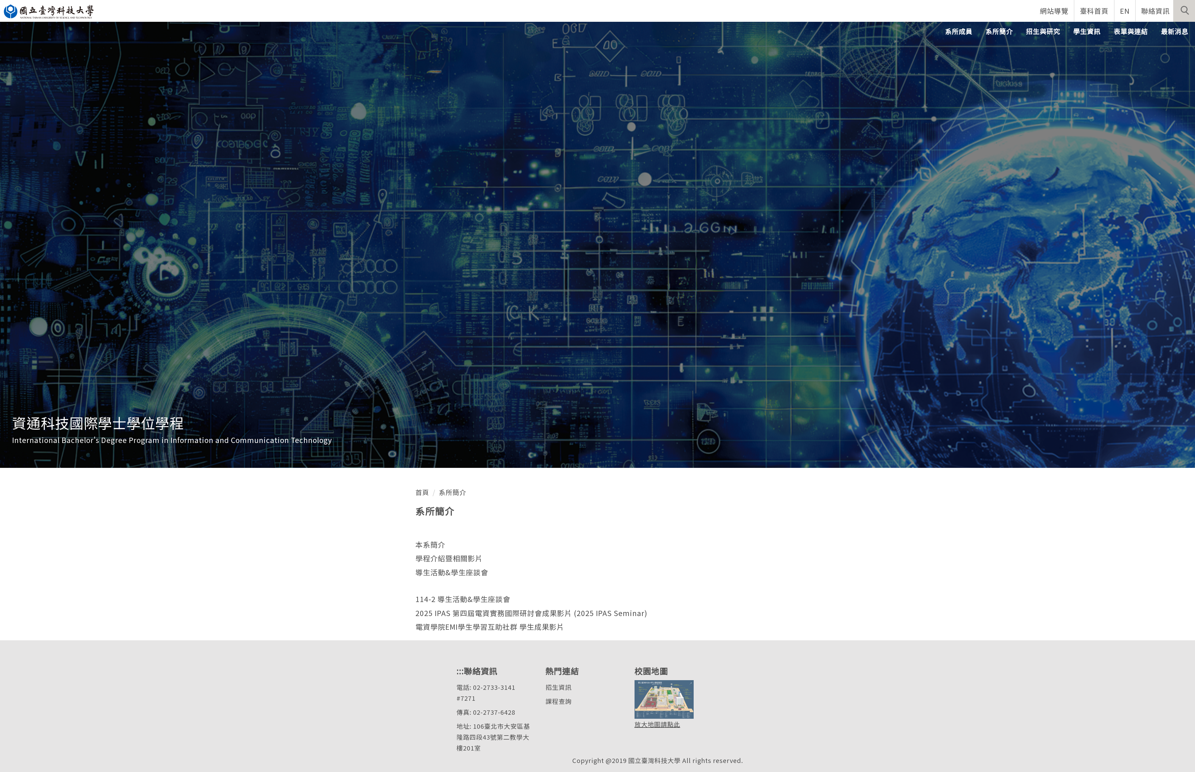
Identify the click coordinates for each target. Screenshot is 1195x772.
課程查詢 (559, 701)
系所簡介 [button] (999, 31)
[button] (1184, 11)
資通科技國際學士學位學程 (98, 422)
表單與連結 (1131, 31)
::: (460, 670)
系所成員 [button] (958, 31)
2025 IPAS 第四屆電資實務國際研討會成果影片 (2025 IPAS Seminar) (531, 613)
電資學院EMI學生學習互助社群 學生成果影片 (489, 626)
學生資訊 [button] (1087, 31)
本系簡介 (430, 544)
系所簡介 (452, 492)
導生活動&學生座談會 (451, 572)
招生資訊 (559, 687)
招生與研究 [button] (1043, 31)
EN (1125, 11)
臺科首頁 (1094, 11)
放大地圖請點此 (657, 724)
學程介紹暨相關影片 (449, 558)
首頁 (422, 492)
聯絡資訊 (1155, 11)
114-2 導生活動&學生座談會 (462, 599)
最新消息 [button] (1174, 31)
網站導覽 (1054, 11)
